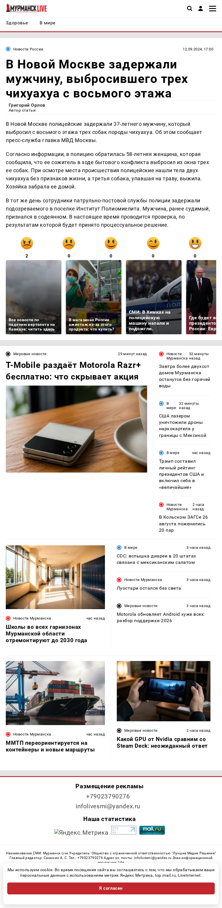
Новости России (28, 49)
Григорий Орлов (27, 105)
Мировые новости (30, 354)
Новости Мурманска (177, 356)
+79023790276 (108, 796)
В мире (171, 405)
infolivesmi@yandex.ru (108, 806)
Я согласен (111, 888)
